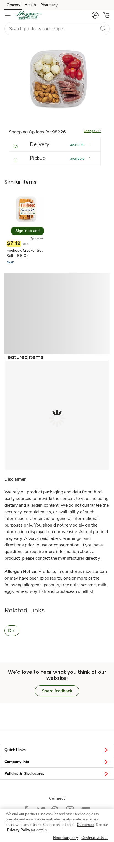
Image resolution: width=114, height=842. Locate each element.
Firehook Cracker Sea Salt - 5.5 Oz (25, 253)
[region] (57, 825)
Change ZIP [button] (92, 131)
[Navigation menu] (7, 15)
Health (30, 4)
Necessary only (65, 838)
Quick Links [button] (15, 749)
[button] (95, 15)
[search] (103, 28)
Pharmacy (49, 4)
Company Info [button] (16, 761)
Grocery (13, 4)
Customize (85, 824)
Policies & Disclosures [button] (24, 773)
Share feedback (57, 691)
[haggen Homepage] (28, 15)
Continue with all (94, 838)
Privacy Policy (18, 830)
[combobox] (57, 28)
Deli (12, 631)
